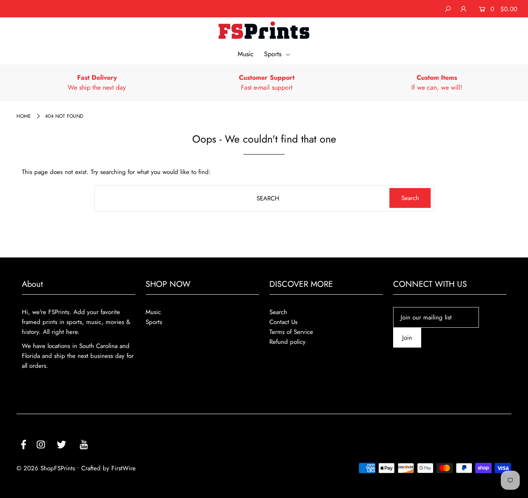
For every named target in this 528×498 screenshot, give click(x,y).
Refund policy (287, 341)
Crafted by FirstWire (108, 468)
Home (23, 116)
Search (278, 312)
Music (246, 54)
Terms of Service (291, 331)
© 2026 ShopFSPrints (45, 468)
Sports (273, 54)
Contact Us (283, 321)
